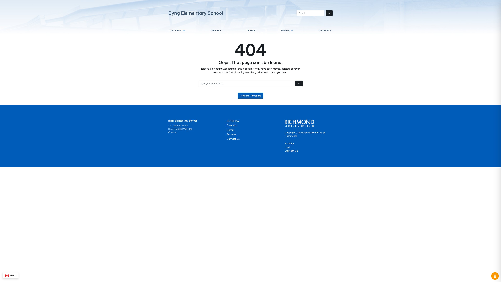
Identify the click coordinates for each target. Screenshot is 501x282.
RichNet (289, 143)
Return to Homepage (250, 95)
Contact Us (291, 150)
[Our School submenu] (184, 30)
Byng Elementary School (195, 13)
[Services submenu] (292, 30)
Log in (288, 147)
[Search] (329, 13)
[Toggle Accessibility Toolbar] (495, 276)
